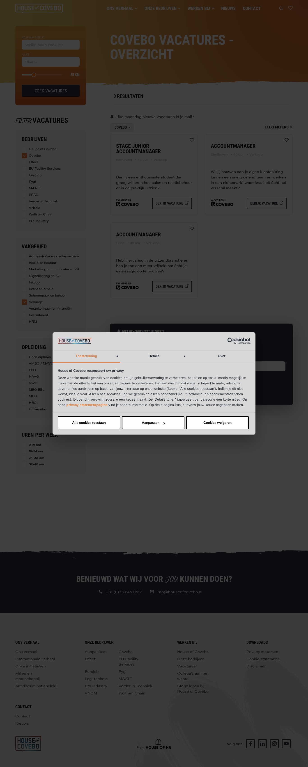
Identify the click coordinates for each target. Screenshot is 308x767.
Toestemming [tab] (86, 356)
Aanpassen (150, 423)
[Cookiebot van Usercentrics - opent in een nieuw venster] (231, 341)
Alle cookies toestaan (89, 423)
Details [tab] (154, 356)
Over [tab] (221, 356)
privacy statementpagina (87, 405)
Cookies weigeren (217, 423)
